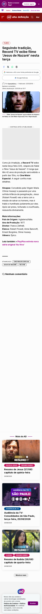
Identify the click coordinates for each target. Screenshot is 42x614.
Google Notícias (22, 78)
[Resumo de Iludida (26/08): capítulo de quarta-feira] (21, 541)
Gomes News (16, 10)
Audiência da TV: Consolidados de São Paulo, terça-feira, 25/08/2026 (19, 515)
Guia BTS (26, 10)
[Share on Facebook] (3, 67)
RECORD (22, 264)
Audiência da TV (12, 509)
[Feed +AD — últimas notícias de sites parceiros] (3, 10)
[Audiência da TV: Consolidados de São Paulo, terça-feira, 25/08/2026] (21, 494)
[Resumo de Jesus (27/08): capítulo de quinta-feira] (21, 451)
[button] (33, 603)
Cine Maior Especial (21, 261)
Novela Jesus (11, 465)
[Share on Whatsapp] (12, 67)
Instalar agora (29, 4)
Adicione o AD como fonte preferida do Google (22, 72)
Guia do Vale (35, 10)
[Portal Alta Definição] (21, 591)
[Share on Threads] (16, 67)
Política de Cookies (11, 603)
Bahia (8, 10)
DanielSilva (12, 84)
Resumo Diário (27, 465)
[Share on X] (8, 67)
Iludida (9, 555)
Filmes (6, 43)
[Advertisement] (21, 30)
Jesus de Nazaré (10, 264)
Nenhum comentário (9, 86)
